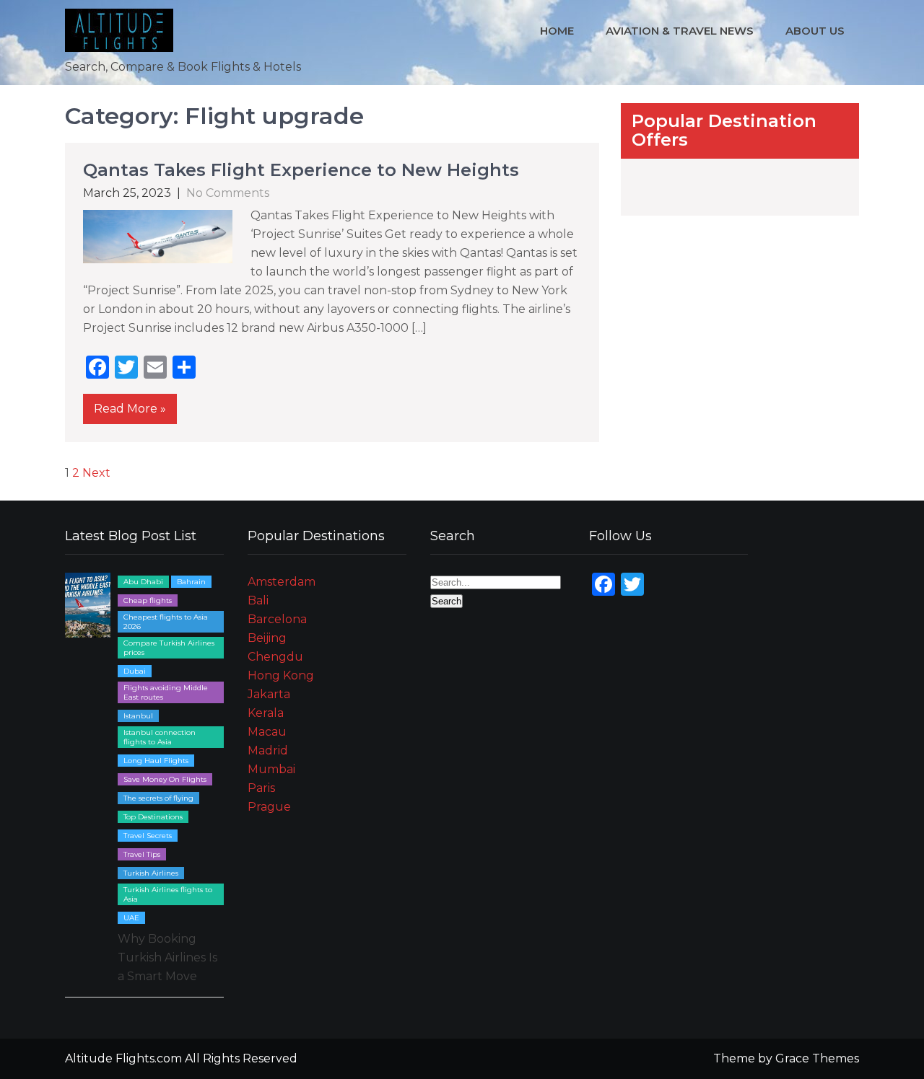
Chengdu (275, 657)
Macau (267, 732)
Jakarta (269, 694)
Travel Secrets (147, 835)
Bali (258, 600)
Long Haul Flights (155, 760)
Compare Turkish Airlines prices (168, 647)
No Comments (227, 193)
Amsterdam (281, 582)
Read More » (130, 408)
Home (557, 31)
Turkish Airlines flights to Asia (167, 894)
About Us (815, 31)
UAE (131, 917)
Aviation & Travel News (680, 31)
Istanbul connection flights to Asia (159, 737)
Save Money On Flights (164, 779)
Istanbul (138, 716)
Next (96, 473)
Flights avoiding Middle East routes (165, 692)
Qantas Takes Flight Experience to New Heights (301, 169)
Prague (269, 807)
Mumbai (271, 769)
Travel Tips (141, 854)
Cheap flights (147, 600)
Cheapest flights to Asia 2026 (165, 621)
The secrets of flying (158, 798)
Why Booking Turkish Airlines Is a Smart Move (167, 957)
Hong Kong (281, 675)
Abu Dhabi (143, 581)
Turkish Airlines (150, 873)
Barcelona (277, 619)
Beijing (267, 638)
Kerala (266, 713)
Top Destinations (153, 817)
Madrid (268, 750)
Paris (261, 788)
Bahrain (191, 581)
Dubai (134, 671)
